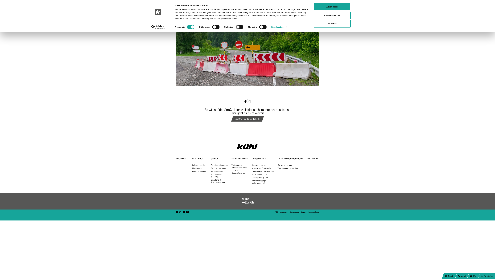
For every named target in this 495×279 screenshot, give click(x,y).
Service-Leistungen (219, 168)
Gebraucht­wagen (199, 171)
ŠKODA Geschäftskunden (239, 171)
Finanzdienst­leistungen (290, 159)
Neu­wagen (196, 168)
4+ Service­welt (217, 171)
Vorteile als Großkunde (261, 168)
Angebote (181, 159)
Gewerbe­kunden (240, 159)
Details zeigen (277, 27)
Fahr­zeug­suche (198, 165)
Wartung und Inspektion (288, 168)
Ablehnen (332, 24)
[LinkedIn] (184, 212)
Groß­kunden (259, 159)
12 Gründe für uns (259, 174)
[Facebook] (177, 212)
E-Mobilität (312, 159)
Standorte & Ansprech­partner (218, 181)
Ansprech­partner (259, 165)
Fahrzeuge (197, 159)
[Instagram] (180, 212)
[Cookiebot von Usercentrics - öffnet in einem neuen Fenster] (158, 27)
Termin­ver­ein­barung (219, 165)
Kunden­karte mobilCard (216, 175)
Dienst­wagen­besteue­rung (263, 171)
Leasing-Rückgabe (260, 177)
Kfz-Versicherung (285, 165)
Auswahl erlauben (332, 15)
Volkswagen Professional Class (239, 166)
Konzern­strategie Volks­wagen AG (259, 182)
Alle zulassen (332, 7)
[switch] (216, 27)
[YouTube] (187, 212)
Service (214, 159)
